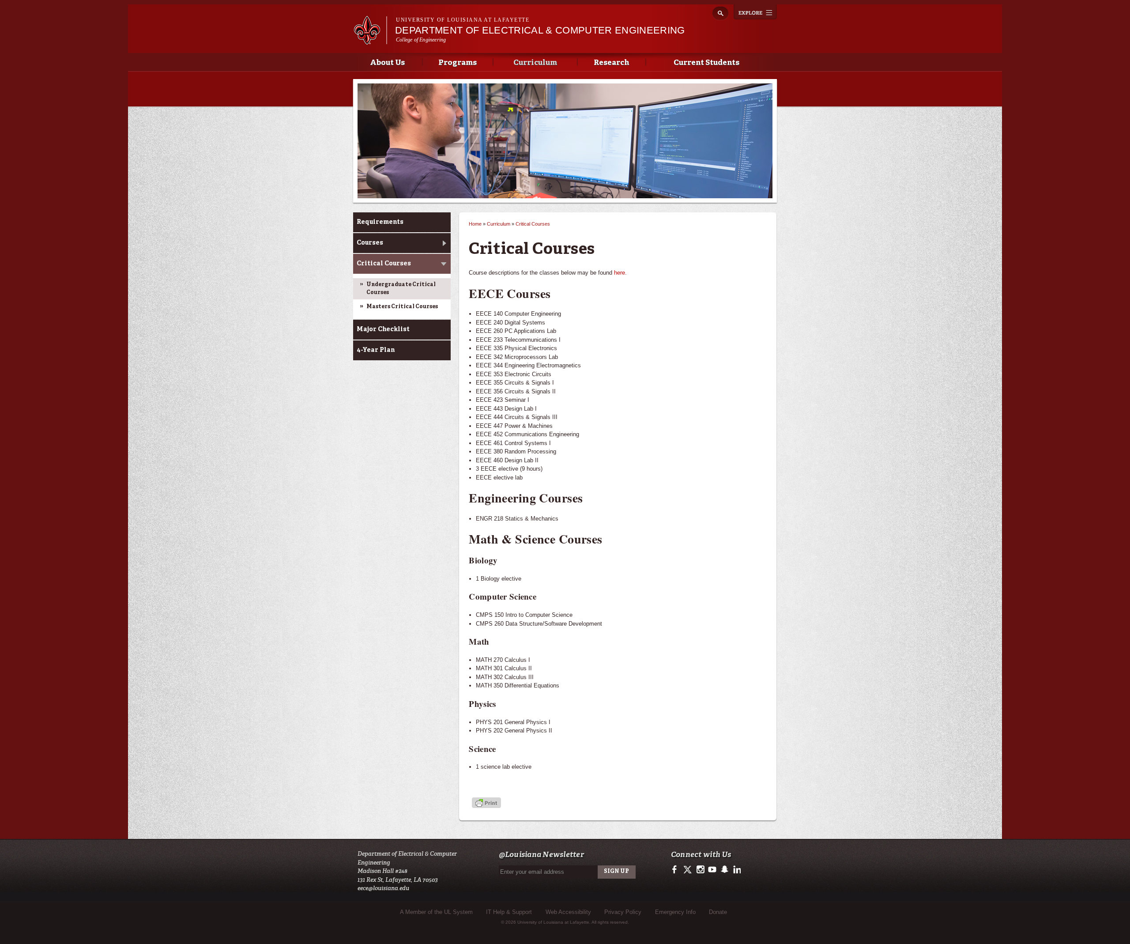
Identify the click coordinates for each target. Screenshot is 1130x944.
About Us (387, 63)
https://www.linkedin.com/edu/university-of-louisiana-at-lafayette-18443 (736, 869)
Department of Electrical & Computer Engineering (540, 30)
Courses (370, 243)
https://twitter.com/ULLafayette (688, 869)
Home (475, 224)
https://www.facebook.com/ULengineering (676, 869)
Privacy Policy (622, 912)
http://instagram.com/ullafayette (700, 869)
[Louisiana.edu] (370, 40)
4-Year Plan (376, 350)
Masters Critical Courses (402, 307)
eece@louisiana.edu (383, 888)
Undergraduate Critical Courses (401, 288)
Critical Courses (384, 264)
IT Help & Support (509, 912)
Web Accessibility (568, 912)
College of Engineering (421, 40)
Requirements (380, 222)
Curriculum (535, 63)
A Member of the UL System (436, 912)
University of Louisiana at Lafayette (462, 20)
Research (611, 63)
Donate (718, 912)
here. (620, 272)
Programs (457, 63)
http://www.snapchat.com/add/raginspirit (724, 869)
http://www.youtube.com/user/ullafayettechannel (712, 869)
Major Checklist (383, 329)
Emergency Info (675, 912)
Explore (755, 11)
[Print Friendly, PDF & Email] (486, 804)
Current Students (706, 63)
